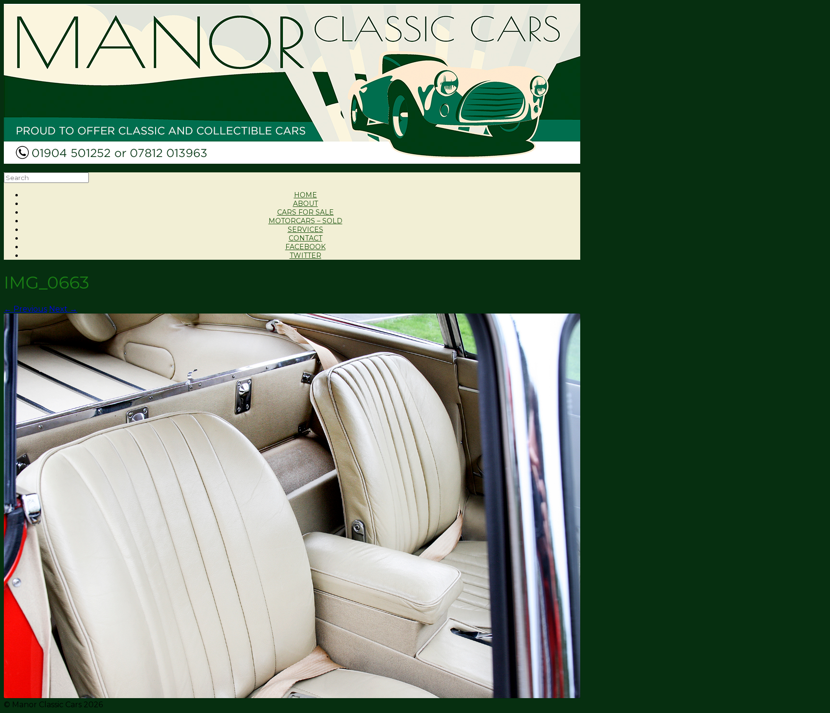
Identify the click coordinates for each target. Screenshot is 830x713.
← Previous (25, 309)
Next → (63, 309)
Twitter (305, 255)
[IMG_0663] (292, 695)
